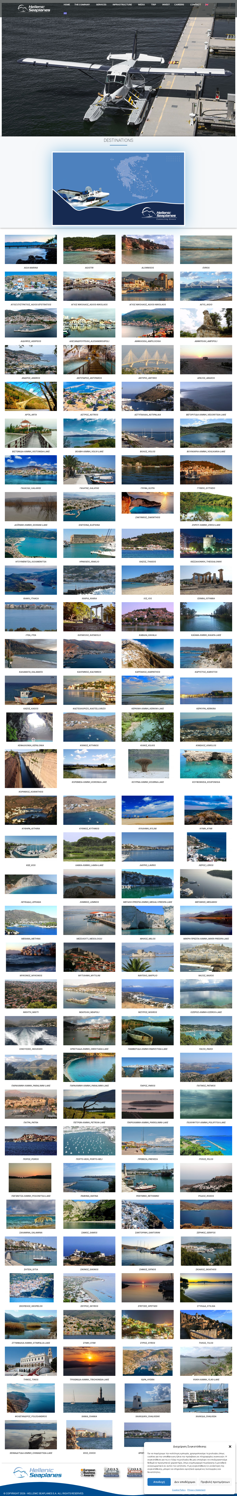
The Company (82, 4)
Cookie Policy (179, 1490)
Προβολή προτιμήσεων (215, 1482)
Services (101, 4)
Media (141, 4)
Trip (153, 4)
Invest (166, 4)
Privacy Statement (196, 1490)
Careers (179, 4)
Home (67, 4)
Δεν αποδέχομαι (184, 1482)
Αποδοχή (159, 1482)
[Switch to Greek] (65, 13)
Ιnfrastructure (122, 4)
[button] (230, 1446)
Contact (195, 4)
